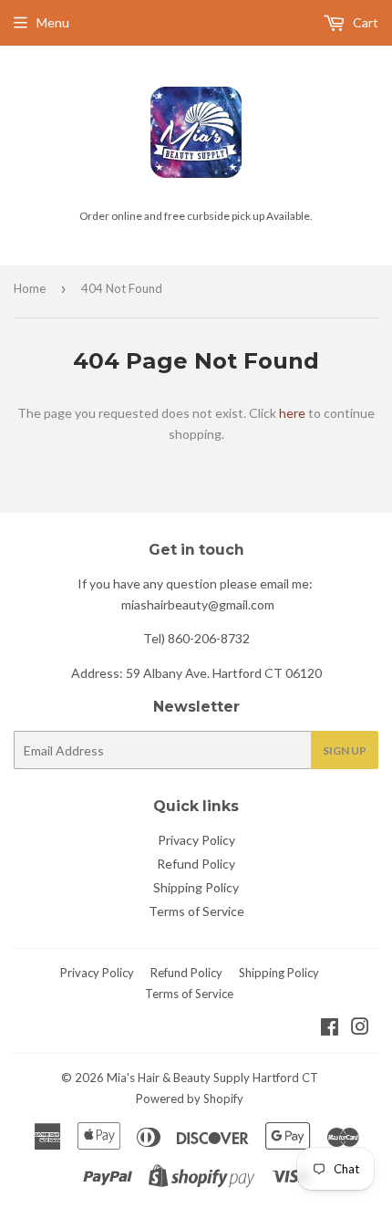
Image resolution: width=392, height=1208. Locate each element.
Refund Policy (196, 863)
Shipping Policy (196, 887)
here (292, 413)
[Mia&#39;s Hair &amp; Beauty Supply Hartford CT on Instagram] (360, 1028)
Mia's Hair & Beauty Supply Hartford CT (212, 1077)
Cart (364, 22)
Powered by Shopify (189, 1098)
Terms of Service (196, 911)
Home (30, 288)
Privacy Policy (196, 840)
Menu (52, 22)
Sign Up (344, 750)
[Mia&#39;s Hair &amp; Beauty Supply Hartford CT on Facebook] (329, 1028)
